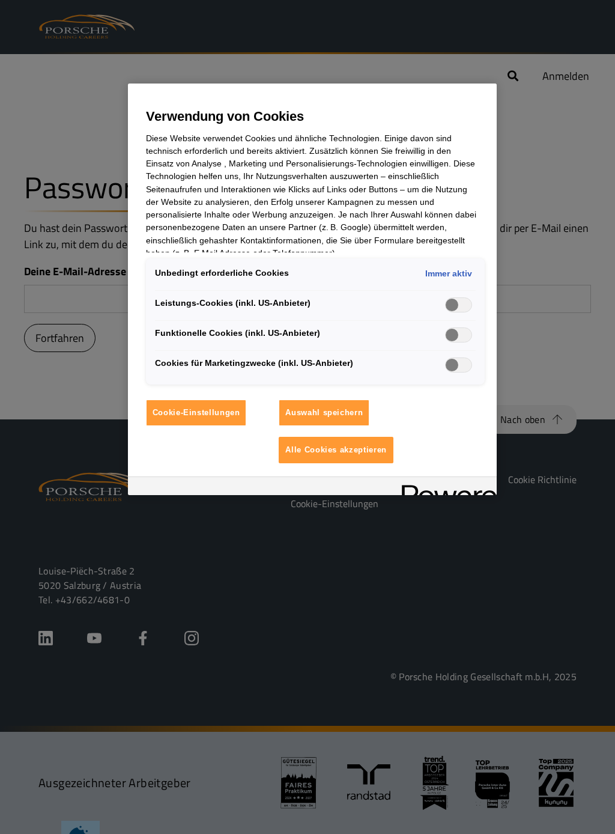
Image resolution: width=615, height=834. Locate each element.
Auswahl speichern (324, 412)
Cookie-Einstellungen (196, 412)
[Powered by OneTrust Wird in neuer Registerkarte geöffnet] (445, 487)
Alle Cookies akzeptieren (335, 449)
